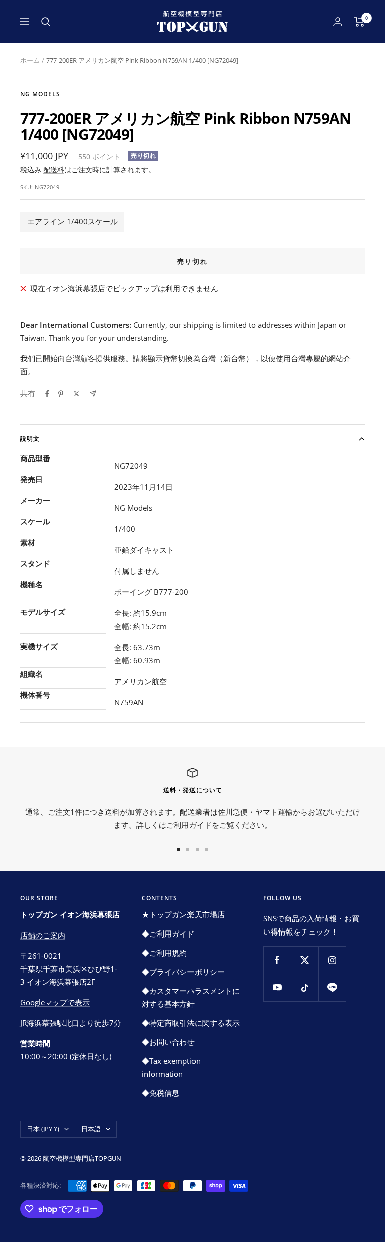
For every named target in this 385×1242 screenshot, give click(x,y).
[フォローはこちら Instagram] (332, 960)
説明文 (30, 438)
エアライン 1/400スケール (72, 221)
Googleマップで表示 (55, 1002)
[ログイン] (337, 21)
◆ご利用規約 (164, 953)
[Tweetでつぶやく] (76, 393)
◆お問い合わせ (168, 1042)
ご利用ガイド (189, 825)
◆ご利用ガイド (168, 933)
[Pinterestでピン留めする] (60, 393)
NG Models (40, 94)
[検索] (45, 21)
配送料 (53, 169)
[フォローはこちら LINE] (332, 987)
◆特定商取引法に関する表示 (191, 1023)
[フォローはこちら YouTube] (277, 987)
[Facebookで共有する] (47, 393)
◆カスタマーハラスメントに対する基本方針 (191, 997)
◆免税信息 (160, 1093)
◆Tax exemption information (171, 1067)
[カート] (359, 22)
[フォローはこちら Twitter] (304, 960)
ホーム (30, 60)
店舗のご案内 (42, 935)
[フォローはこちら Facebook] (277, 960)
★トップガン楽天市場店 (183, 914)
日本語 (91, 1128)
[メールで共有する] (93, 393)
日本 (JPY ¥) (43, 1128)
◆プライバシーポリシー (183, 972)
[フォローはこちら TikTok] (304, 987)
